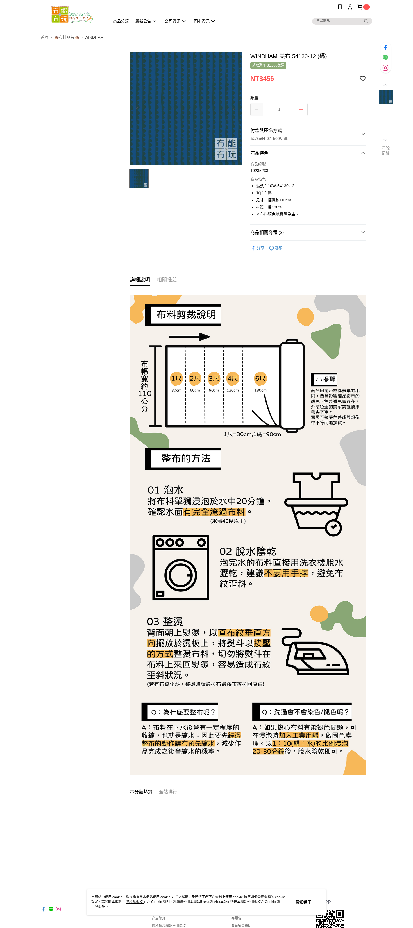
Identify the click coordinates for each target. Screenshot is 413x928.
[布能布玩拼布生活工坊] (72, 15)
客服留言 (238, 918)
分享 (260, 248)
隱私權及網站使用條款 (169, 926)
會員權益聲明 (241, 926)
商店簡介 (158, 918)
